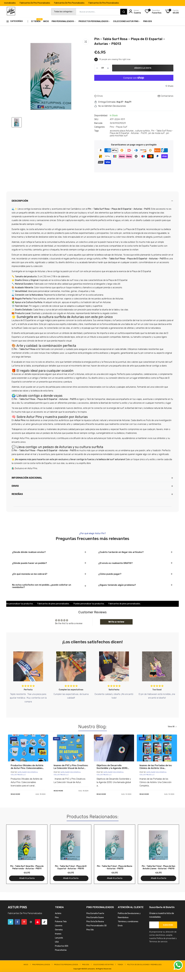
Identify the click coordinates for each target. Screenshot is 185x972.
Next (172, 854)
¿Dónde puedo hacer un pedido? (29, 563)
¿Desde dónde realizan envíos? (29, 552)
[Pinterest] (24, 922)
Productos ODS (61, 946)
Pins (57, 917)
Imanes (58, 934)
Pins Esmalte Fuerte (95, 913)
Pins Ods (147, 21)
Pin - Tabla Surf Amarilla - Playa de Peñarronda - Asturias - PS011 (26, 867)
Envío (120, 925)
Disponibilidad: (101, 115)
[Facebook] (17, 922)
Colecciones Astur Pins (126, 21)
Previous (13, 854)
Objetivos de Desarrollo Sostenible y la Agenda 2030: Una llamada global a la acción (113, 767)
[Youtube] (37, 922)
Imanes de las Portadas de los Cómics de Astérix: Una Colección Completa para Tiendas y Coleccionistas (155, 767)
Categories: (99, 127)
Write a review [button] (116, 621)
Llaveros (58, 925)
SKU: (96, 119)
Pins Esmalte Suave (95, 917)
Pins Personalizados (63, 21)
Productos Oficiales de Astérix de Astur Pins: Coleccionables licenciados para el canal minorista (27, 767)
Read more (15, 794)
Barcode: (98, 123)
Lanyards (59, 938)
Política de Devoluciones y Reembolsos (144, 964)
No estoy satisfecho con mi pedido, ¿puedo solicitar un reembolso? (41, 586)
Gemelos (59, 930)
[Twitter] (10, 922)
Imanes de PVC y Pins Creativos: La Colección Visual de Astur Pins (71, 767)
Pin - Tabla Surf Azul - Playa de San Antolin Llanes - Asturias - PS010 (158, 867)
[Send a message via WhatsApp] (178, 965)
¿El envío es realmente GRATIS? (115, 563)
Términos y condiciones (128, 921)
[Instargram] (31, 922)
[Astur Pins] (11, 11)
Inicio (46, 21)
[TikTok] (44, 922)
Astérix (58, 913)
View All (171, 727)
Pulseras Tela (60, 921)
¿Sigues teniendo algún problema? (117, 585)
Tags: (96, 131)
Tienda (36, 20)
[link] (28, 748)
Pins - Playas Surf (118, 127)
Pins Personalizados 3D (96, 925)
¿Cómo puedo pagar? (109, 574)
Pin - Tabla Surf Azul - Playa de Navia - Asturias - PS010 (114, 867)
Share (170, 86)
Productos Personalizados (94, 21)
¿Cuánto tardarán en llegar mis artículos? (121, 552)
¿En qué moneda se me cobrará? (29, 574)
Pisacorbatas (61, 950)
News (13, 739)
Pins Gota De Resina (95, 921)
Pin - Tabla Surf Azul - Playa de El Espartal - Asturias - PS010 (71, 867)
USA (57, 942)
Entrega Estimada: (107, 102)
